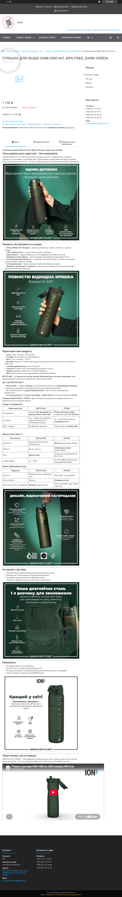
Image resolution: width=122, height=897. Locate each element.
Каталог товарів (24, 38)
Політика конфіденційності (72, 895)
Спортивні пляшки (74, 51)
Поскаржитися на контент (53, 895)
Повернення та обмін (71, 38)
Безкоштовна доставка (14, 121)
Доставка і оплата (47, 38)
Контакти (89, 87)
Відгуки (89, 83)
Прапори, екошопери (30, 51)
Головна (6, 38)
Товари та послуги (13, 51)
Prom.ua (72, 892)
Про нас (89, 79)
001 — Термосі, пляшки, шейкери (52, 51)
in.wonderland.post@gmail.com (97, 123)
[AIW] (8, 22)
